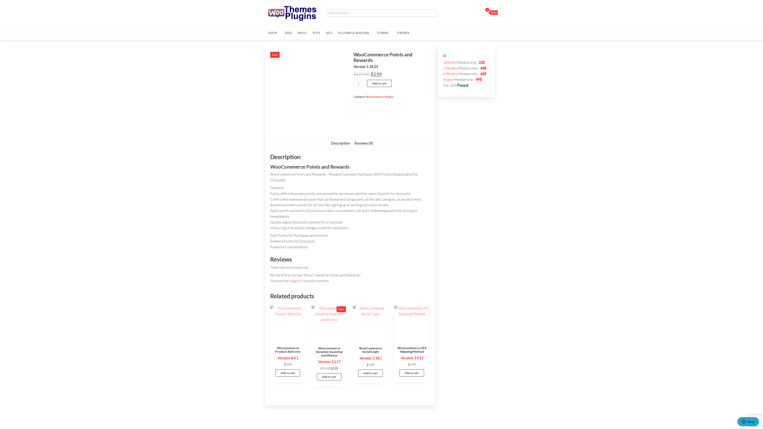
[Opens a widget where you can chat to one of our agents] (748, 422)
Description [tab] (340, 143)
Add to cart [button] (288, 373)
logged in (296, 280)
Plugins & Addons (353, 33)
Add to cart (379, 83)
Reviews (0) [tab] (363, 143)
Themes (402, 33)
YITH (316, 33)
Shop (272, 33)
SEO (329, 33)
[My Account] (479, 12)
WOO (302, 33)
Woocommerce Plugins (379, 96)
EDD (288, 33)
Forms (382, 33)
